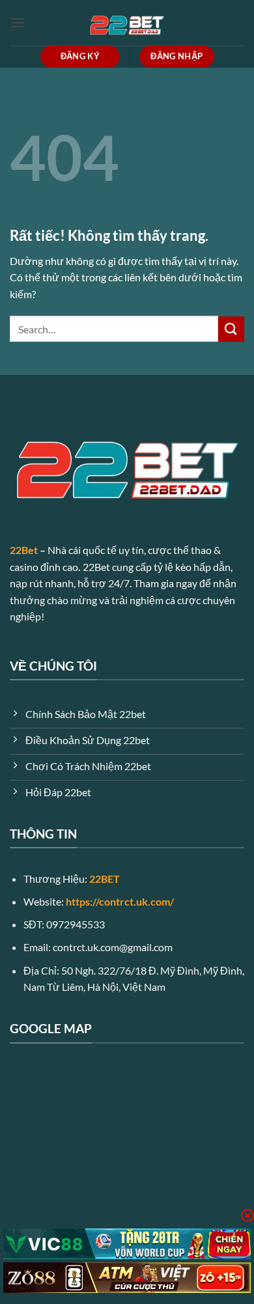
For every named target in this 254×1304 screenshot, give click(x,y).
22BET (104, 878)
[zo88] (127, 1277)
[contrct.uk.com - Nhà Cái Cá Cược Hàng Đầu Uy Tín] (127, 23)
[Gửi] (231, 329)
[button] (17, 22)
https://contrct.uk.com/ (120, 901)
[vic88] (127, 1243)
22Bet (24, 550)
